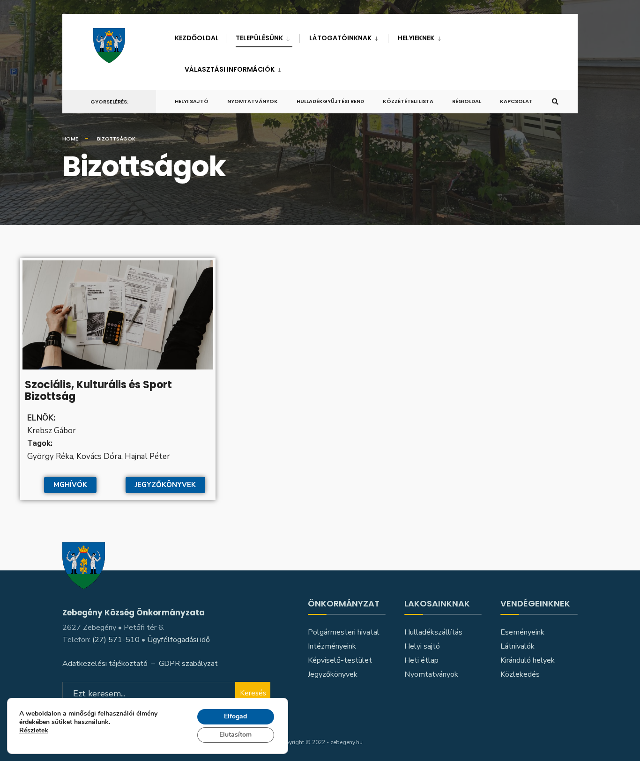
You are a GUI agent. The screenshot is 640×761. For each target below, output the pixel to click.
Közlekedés (520, 674)
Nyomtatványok (252, 101)
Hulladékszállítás (433, 632)
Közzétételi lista (408, 101)
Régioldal (466, 101)
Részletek (33, 731)
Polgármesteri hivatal (344, 632)
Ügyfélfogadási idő (178, 640)
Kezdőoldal (197, 38)
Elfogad (235, 716)
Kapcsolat (516, 101)
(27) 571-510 (116, 640)
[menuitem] (262, 36)
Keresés (253, 693)
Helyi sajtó (191, 101)
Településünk (259, 38)
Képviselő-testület (340, 660)
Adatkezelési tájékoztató (105, 663)
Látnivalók (517, 646)
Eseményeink (522, 632)
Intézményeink (332, 646)
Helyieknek (416, 38)
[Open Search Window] (555, 102)
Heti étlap (421, 660)
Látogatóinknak (340, 38)
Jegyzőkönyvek (332, 674)
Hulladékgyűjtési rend (330, 101)
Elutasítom (235, 734)
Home (70, 138)
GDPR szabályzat (188, 663)
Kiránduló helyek (527, 660)
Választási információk (230, 69)
